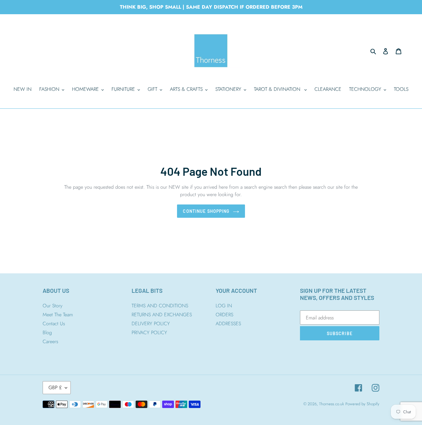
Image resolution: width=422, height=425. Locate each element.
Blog (47, 332)
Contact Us (54, 323)
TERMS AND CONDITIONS (160, 305)
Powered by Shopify (362, 404)
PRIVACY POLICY (149, 332)
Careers (50, 341)
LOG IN (224, 305)
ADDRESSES (228, 323)
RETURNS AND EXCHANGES (162, 314)
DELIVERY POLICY (151, 323)
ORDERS (224, 314)
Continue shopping (206, 211)
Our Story (52, 305)
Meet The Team (58, 314)
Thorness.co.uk (331, 404)
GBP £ (55, 387)
